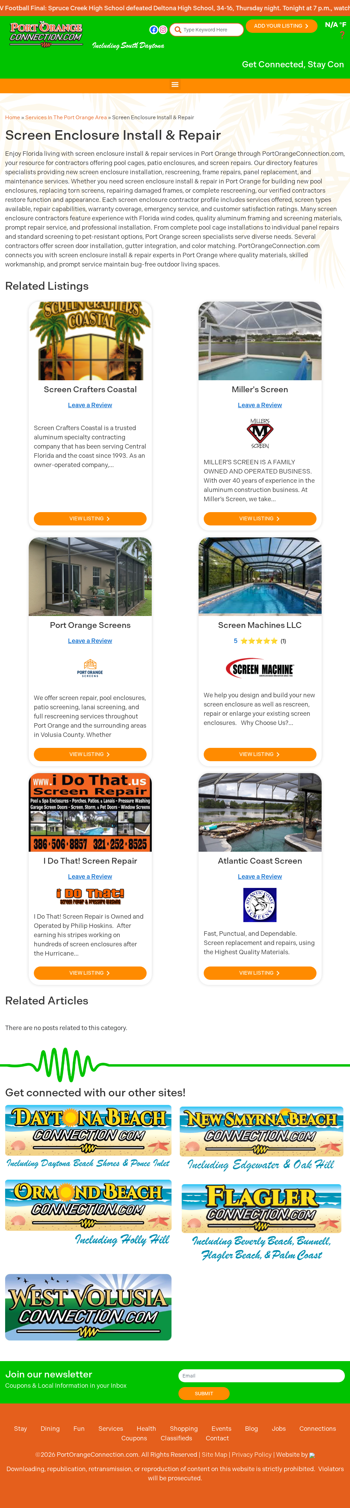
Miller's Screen (260, 389)
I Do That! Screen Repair (90, 861)
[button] (175, 84)
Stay (20, 1428)
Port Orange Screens (90, 625)
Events (221, 1428)
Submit (204, 1393)
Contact (217, 1438)
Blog (251, 1428)
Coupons (134, 1438)
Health (146, 1428)
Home (12, 117)
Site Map (214, 1454)
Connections (317, 1428)
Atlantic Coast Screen (260, 861)
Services (110, 1428)
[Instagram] (163, 29)
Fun (79, 1428)
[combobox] (206, 30)
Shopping (184, 1428)
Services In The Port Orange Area (66, 117)
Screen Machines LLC (260, 625)
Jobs (279, 1428)
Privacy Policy (252, 1454)
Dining (50, 1428)
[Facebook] (153, 29)
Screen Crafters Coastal (90, 389)
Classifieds (176, 1438)
